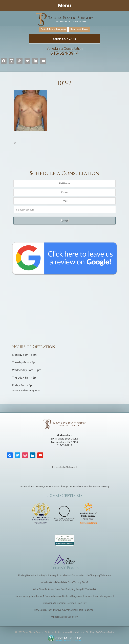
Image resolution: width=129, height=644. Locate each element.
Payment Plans (79, 29)
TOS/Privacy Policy (105, 632)
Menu (64, 5)
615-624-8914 (64, 51)
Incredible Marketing (74, 632)
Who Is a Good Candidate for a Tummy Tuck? (64, 582)
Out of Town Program (53, 29)
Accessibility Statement (64, 467)
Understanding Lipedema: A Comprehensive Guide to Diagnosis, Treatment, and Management (64, 596)
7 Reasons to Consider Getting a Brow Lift (65, 603)
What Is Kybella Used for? (64, 616)
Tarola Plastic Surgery (64, 19)
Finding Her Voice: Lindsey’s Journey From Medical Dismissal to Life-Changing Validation (64, 575)
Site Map (90, 632)
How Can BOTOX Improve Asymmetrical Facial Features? (64, 610)
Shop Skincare (64, 38)
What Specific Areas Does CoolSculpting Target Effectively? (64, 589)
